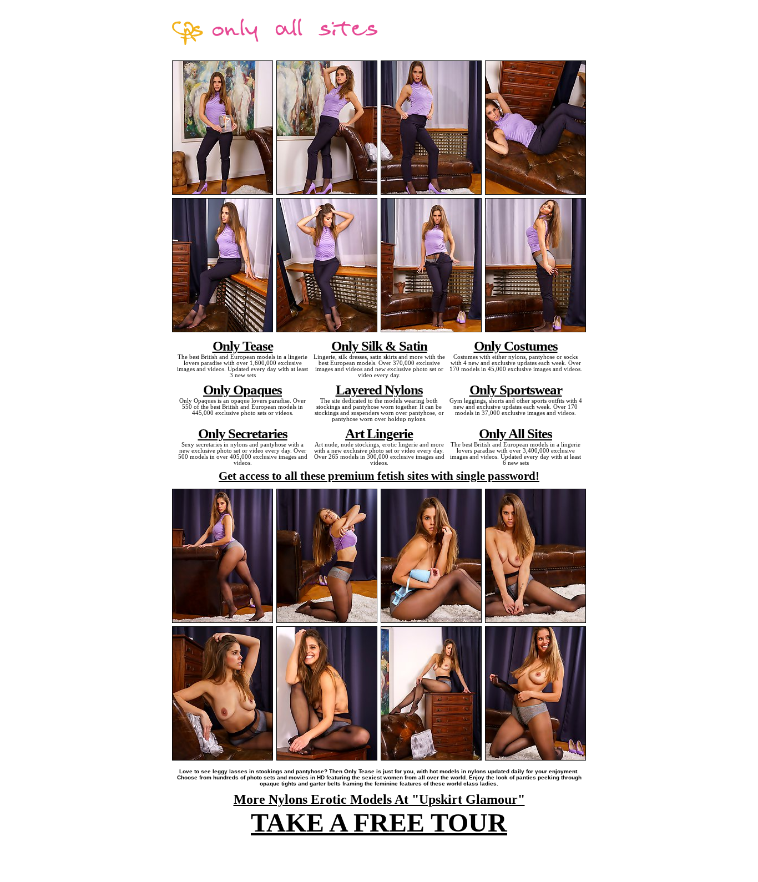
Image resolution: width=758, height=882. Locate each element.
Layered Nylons (379, 389)
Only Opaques (242, 389)
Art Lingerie (379, 433)
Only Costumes (516, 345)
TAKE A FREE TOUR (379, 822)
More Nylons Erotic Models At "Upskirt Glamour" (379, 799)
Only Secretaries (242, 433)
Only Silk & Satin (379, 345)
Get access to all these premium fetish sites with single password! (379, 476)
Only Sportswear (515, 389)
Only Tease (243, 345)
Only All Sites (515, 433)
